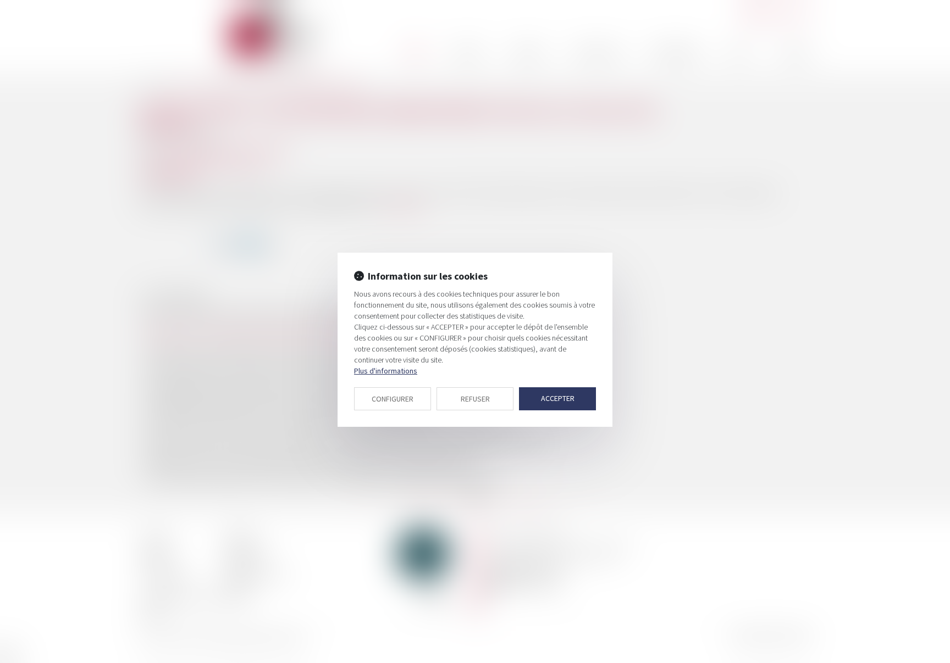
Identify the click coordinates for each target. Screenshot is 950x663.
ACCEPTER (558, 398)
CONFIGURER (392, 399)
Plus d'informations (385, 371)
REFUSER (475, 399)
